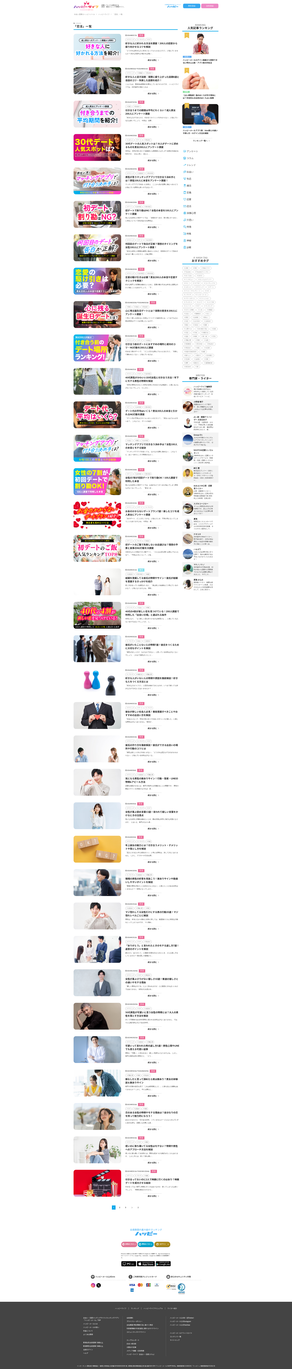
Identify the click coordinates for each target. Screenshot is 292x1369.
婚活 (141, 570)
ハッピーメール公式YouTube (180, 1325)
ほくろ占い (188, 275)
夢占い (206, 317)
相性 (198, 348)
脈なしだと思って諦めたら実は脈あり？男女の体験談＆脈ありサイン (151, 1081)
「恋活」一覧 (118, 14)
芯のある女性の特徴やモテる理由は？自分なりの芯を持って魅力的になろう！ (151, 1114)
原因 (129, 307)
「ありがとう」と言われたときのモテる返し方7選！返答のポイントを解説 (152, 947)
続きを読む (152, 60)
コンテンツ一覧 (175, 1337)
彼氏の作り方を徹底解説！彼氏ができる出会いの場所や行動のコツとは (151, 747)
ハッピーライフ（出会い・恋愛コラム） (141, 1354)
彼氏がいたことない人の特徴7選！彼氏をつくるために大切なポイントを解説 (152, 647)
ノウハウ (141, 39)
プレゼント (188, 302)
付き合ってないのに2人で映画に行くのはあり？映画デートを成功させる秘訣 (152, 1181)
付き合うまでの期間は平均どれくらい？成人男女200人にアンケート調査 (150, 112)
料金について (88, 1331)
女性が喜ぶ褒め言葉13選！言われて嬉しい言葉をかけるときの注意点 (151, 814)
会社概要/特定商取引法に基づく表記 (140, 1325)
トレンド (191, 165)
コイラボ (197, 283)
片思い (190, 220)
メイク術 (211, 302)
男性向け (148, 975)
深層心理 (149, 674)
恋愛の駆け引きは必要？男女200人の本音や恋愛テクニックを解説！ (151, 279)
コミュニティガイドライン (136, 1332)
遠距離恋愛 (209, 363)
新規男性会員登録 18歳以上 (93, 1346)
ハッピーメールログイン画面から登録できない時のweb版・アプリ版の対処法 (200, 61)
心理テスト (188, 329)
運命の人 (197, 363)
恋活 (141, 35)
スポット (130, 140)
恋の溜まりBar (202, 329)
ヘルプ (85, 1353)
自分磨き (209, 355)
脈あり (199, 355)
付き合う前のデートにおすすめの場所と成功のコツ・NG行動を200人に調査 (150, 346)
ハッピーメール (201, 294)
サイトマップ (175, 1340)
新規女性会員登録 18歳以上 (93, 1342)
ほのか (200, 275)
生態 (207, 340)
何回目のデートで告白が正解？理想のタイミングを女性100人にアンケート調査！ (151, 246)
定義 (189, 192)
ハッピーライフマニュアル (153, 1308)
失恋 (189, 178)
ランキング (131, 607)
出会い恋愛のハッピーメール (84, 14)
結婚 (148, 574)
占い (208, 313)
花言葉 (187, 359)
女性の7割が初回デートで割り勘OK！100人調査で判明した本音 (151, 479)
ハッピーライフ (104, 14)
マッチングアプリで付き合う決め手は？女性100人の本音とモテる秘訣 (151, 446)
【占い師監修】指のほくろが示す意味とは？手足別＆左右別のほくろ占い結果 (199, 96)
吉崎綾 (196, 317)
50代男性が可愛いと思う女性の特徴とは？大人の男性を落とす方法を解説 (151, 1014)
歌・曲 (205, 336)
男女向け (149, 73)
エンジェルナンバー (206, 279)
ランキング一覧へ (200, 141)
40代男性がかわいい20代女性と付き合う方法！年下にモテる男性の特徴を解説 (152, 379)
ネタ (207, 291)
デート (139, 140)
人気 (201, 310)
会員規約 (130, 1318)
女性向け (141, 173)
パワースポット (190, 298)
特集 (189, 233)
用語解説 (188, 344)
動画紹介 (198, 313)
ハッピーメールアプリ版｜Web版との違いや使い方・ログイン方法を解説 (200, 132)
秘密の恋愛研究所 (190, 351)
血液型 (198, 359)
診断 (186, 92)
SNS (195, 268)
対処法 (137, 307)
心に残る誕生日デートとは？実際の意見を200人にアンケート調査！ (151, 313)
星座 (186, 336)
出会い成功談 (131, 1344)
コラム (190, 158)
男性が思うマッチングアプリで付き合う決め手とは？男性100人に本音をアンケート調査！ (150, 179)
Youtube (188, 272)
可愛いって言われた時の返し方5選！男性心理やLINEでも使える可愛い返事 (152, 1048)
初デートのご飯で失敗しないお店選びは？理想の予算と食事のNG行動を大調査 (151, 546)
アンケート (192, 151)
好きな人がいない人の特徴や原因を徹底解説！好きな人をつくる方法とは (151, 680)
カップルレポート (133, 1340)
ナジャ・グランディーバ (192, 291)
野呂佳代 (188, 366)
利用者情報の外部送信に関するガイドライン (143, 1328)
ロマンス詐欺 (189, 310)
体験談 (140, 73)
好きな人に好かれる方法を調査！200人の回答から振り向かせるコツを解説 (151, 45)
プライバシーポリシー (135, 1321)
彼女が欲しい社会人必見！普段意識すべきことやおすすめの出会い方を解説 (151, 713)
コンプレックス (210, 283)
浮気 (214, 336)
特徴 (148, 607)
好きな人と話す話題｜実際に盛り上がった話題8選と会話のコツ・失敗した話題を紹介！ (152, 79)
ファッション (205, 298)
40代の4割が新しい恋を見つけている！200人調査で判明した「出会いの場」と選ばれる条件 (152, 613)
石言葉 (208, 348)
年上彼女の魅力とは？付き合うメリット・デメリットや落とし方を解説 (151, 847)
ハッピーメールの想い (91, 1327)
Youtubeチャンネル (203, 272)
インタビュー (189, 279)
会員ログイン (88, 1350)
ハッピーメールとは (90, 1324)
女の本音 (138, 206)
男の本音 (150, 173)
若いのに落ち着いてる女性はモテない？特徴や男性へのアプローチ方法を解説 (151, 1148)
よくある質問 (88, 1334)
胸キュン (188, 355)
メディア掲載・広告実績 (135, 1351)
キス (186, 283)
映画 (147, 1175)
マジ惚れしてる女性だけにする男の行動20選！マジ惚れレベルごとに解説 (151, 914)
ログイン (163, 1244)
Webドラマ (206, 268)
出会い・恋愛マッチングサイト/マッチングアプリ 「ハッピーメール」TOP (101, 1319)
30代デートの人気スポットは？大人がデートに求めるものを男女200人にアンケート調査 (151, 145)
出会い (130, 440)
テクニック (131, 39)
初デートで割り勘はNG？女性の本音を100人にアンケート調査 (151, 212)
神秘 (189, 240)
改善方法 (139, 674)
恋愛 (129, 106)
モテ (149, 39)
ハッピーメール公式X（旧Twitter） (182, 1318)
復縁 (205, 325)
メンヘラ (188, 306)
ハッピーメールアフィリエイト (181, 1333)
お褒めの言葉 (131, 1347)
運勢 (186, 363)
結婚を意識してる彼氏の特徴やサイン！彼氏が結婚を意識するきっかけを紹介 (151, 580)
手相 (195, 332)
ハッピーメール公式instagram (180, 1321)
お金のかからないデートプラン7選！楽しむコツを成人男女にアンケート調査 (152, 513)
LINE (186, 268)
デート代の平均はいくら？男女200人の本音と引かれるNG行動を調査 (151, 413)
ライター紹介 (172, 1308)
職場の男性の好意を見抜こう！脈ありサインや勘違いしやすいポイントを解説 (151, 880)
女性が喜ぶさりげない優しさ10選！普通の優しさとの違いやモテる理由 (151, 981)
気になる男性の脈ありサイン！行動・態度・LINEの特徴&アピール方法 (151, 780)
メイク (200, 302)
